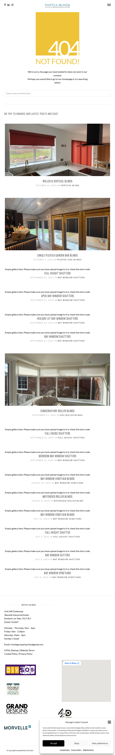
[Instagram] (12, 5)
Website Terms (88, 750)
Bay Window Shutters (71, 277)
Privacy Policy (76, 750)
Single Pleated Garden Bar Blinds (57, 255)
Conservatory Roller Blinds (57, 411)
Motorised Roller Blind (68, 501)
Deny (76, 743)
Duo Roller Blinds (71, 415)
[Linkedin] (8, 5)
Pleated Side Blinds (69, 260)
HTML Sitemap (11, 650)
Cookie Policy (65, 750)
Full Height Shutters (57, 273)
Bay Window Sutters (57, 555)
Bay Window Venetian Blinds (58, 479)
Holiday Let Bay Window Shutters (57, 318)
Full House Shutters (57, 433)
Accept (53, 743)
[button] (109, 722)
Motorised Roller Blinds (58, 496)
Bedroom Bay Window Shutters (57, 456)
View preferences (100, 743)
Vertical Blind (70, 185)
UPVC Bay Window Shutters (57, 296)
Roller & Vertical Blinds (57, 181)
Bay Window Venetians (69, 483)
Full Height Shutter (57, 532)
